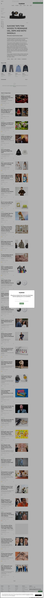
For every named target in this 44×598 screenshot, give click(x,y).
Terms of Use (23, 301)
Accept (38, 595)
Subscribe (21, 303)
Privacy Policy (26, 301)
